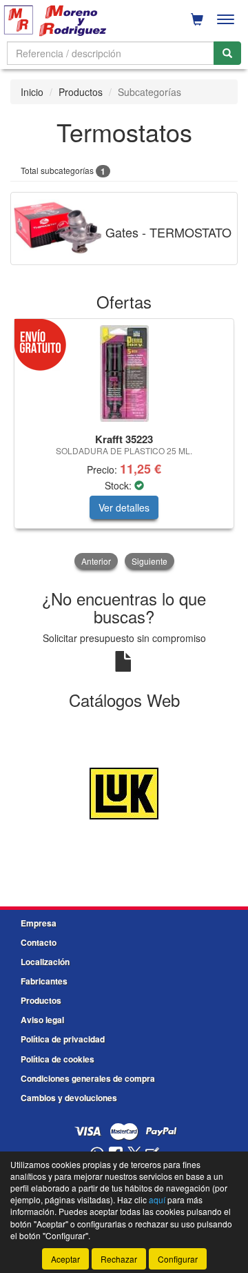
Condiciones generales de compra (88, 1078)
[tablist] (124, 445)
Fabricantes (44, 981)
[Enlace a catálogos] (124, 792)
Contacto (38, 942)
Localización (45, 961)
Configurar (178, 1259)
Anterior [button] (96, 561)
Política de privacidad (63, 1039)
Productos (81, 92)
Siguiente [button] (149, 561)
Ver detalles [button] (124, 507)
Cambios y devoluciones (69, 1097)
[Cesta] (197, 19)
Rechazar (119, 1259)
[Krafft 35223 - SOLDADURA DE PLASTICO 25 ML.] (124, 373)
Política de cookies (57, 1059)
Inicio (32, 92)
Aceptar (65, 1259)
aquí (157, 1199)
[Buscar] (227, 53)
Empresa (38, 923)
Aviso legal (42, 1019)
